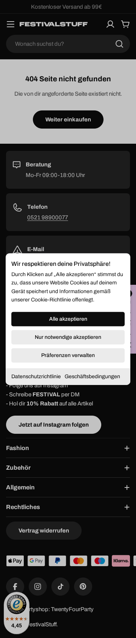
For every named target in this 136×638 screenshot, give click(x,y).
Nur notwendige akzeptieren (68, 337)
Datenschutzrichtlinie (36, 376)
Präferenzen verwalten (68, 355)
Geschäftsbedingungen (92, 376)
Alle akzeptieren (68, 318)
